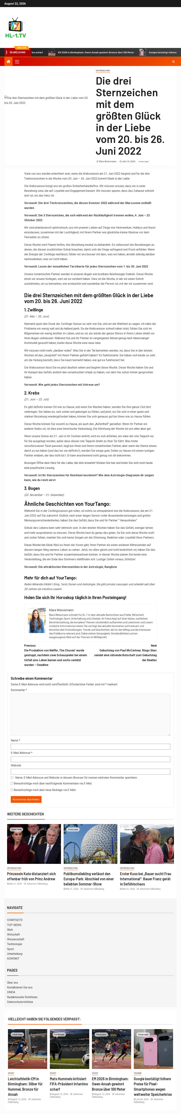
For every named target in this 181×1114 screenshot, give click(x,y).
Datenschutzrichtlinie (20, 1002)
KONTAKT (13, 958)
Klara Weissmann (108, 161)
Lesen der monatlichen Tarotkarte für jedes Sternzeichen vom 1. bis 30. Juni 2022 (93, 266)
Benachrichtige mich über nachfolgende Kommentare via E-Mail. (53, 783)
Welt (10, 929)
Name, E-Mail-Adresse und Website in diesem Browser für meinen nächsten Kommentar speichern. (76, 777)
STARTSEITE (15, 920)
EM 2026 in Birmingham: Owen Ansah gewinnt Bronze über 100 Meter (76, 52)
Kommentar (19, 690)
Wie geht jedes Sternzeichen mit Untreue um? (69, 384)
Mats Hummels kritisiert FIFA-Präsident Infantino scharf (69, 1083)
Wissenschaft (15, 939)
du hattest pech (69, 328)
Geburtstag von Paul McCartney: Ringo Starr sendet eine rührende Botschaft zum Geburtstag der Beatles (125, 653)
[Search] (173, 61)
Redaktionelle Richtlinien (22, 997)
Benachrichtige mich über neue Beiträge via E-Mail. (45, 790)
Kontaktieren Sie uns (20, 987)
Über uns (12, 982)
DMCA (11, 992)
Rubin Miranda (33, 584)
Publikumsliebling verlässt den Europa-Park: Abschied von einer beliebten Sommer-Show (89, 878)
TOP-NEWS (14, 925)
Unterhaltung (103, 71)
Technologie (14, 944)
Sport (10, 949)
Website (16, 765)
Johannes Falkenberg (37, 884)
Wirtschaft (13, 934)
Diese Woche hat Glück (38, 545)
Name (15, 740)
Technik (137, 1073)
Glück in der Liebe (118, 178)
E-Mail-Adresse (21, 753)
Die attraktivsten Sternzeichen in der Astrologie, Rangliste (77, 567)
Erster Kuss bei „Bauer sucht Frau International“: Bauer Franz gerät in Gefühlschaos (145, 878)
